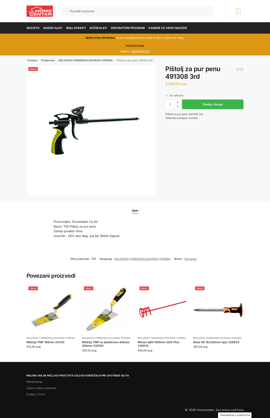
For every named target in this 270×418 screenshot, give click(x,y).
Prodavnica (48, 60)
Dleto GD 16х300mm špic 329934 (216, 342)
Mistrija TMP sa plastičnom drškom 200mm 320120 (106, 344)
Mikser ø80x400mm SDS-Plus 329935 (158, 344)
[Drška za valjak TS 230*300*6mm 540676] (238, 69)
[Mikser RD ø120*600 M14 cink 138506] (241, 69)
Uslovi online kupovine (41, 388)
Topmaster (190, 258)
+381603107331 (140, 51)
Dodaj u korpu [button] (51, 354)
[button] (231, 11)
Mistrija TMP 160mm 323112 (45, 342)
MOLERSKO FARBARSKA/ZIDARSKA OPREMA (86, 60)
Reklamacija (34, 381)
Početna (32, 60)
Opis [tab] (135, 210)
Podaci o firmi (36, 394)
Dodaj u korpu (213, 104)
